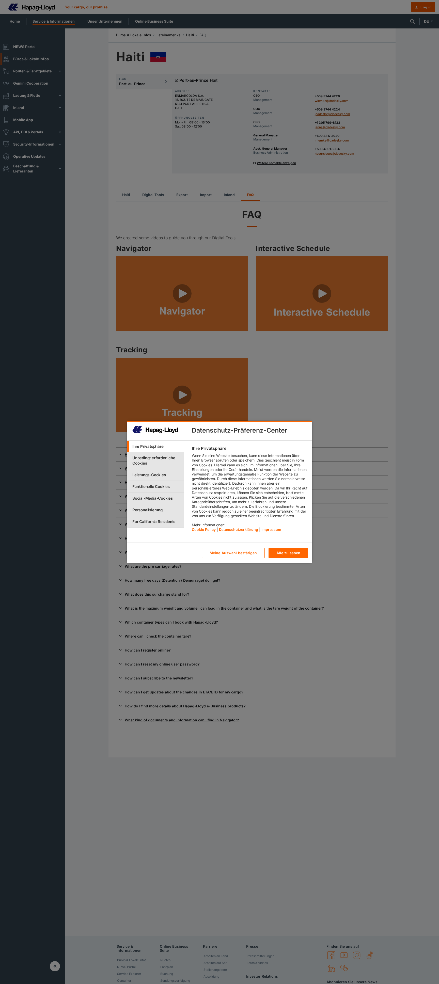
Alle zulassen (288, 553)
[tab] (155, 446)
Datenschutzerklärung (238, 530)
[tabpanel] (249, 490)
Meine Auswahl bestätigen (233, 553)
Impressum (271, 530)
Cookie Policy (204, 530)
